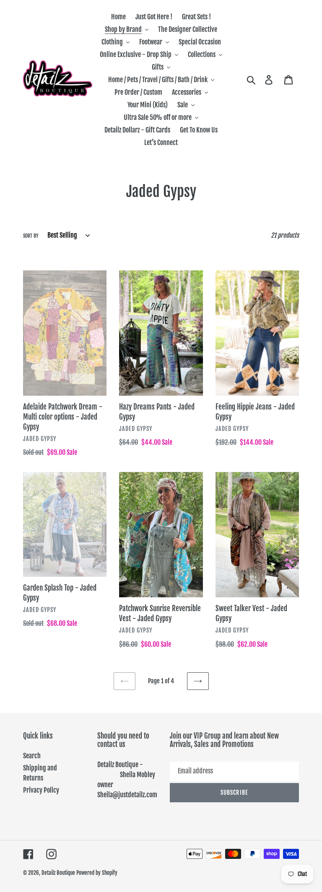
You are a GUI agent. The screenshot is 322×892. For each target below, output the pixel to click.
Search (32, 756)
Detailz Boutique (58, 872)
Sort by (31, 236)
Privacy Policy (41, 790)
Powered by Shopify (96, 872)
